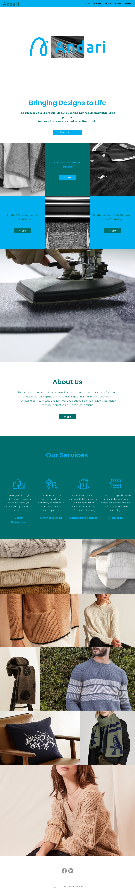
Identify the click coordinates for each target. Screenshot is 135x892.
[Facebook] (64, 870)
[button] (97, 3)
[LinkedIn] (70, 870)
